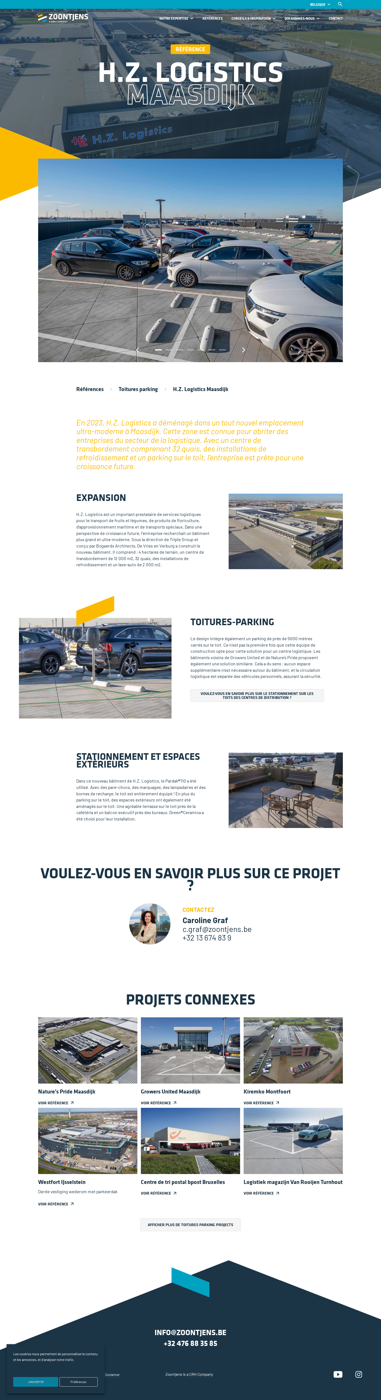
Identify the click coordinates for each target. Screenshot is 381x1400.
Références (212, 18)
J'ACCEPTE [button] (36, 1382)
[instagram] (358, 1374)
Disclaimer (112, 1375)
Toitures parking (138, 389)
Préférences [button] (78, 1382)
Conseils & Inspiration (251, 18)
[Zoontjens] (63, 18)
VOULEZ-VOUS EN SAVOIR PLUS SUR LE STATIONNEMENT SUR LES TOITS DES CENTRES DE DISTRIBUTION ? (257, 695)
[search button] (340, 4)
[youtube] (338, 1374)
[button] (158, 350)
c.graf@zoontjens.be (217, 928)
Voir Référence (53, 1103)
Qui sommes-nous (300, 18)
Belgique (317, 4)
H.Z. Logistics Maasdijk (200, 389)
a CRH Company (200, 1374)
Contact (336, 18)
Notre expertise (173, 18)
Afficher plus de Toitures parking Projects (190, 1224)
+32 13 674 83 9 (207, 937)
